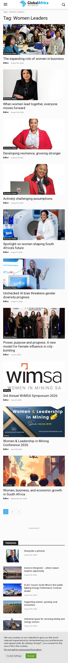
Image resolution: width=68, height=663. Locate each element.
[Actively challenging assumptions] (34, 179)
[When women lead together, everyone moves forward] (34, 84)
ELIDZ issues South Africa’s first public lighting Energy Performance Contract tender (43, 588)
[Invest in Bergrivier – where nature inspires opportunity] (12, 573)
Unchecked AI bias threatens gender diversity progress (29, 295)
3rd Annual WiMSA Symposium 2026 (30, 396)
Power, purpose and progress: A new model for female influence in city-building (29, 346)
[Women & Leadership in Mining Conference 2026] (34, 421)
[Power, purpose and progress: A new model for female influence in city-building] (34, 323)
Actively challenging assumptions (27, 199)
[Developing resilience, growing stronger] (34, 134)
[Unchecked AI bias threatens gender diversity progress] (34, 274)
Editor (6, 63)
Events (6, 436)
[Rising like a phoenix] (12, 556)
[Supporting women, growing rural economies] (12, 607)
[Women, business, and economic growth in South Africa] (34, 471)
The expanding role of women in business (33, 59)
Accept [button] (31, 655)
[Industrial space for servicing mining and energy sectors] (12, 624)
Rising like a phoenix (34, 551)
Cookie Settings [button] (14, 655)
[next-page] (19, 511)
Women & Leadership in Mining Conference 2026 (26, 443)
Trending (8, 485)
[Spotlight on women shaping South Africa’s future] (34, 224)
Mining (7, 390)
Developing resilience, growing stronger (32, 153)
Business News (10, 53)
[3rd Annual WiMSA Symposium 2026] (34, 376)
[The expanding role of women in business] (34, 39)
